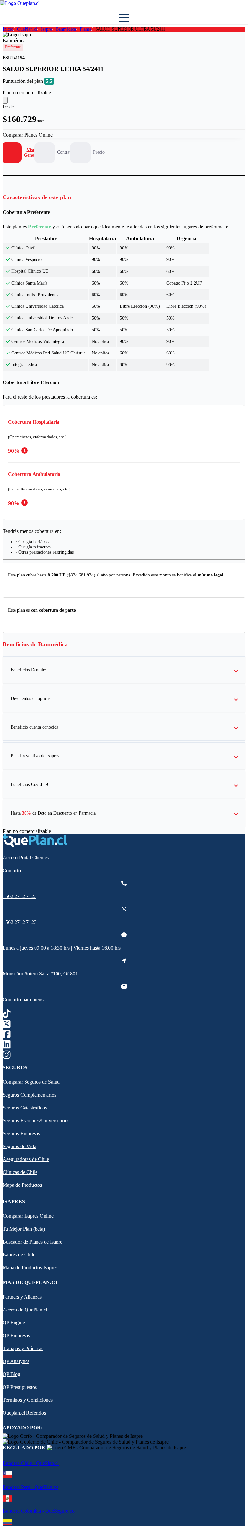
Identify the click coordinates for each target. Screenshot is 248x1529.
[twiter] (7, 1025)
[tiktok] (7, 1015)
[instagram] (7, 1056)
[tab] (20, 153)
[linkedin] (7, 1046)
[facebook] (7, 1035)
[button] (124, 670)
